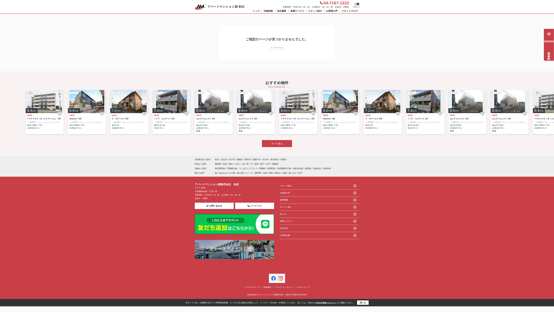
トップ (256, 11)
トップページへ (277, 48)
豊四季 (218, 164)
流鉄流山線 (298, 168)
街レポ (283, 214)
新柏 (271, 173)
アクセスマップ (253, 287)
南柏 (285, 173)
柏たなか (293, 173)
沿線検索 (268, 11)
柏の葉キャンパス (245, 173)
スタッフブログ (350, 11)
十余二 (238, 164)
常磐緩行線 (232, 168)
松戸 (268, 164)
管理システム (286, 221)
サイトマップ (304, 287)
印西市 (283, 159)
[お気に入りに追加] (60, 114)
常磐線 (262, 168)
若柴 (225, 164)
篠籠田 (275, 164)
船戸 (262, 164)
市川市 (266, 159)
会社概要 (281, 11)
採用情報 (284, 200)
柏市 (217, 159)
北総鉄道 (317, 168)
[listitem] (214, 112)
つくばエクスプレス (248, 168)
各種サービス (297, 11)
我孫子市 (257, 159)
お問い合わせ (215, 206)
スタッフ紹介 (315, 11)
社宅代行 (284, 228)
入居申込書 (285, 235)
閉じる (363, 302)
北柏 (265, 173)
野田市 (248, 159)
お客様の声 (332, 11)
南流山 (278, 173)
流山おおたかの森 (227, 173)
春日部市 (275, 159)
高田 (256, 164)
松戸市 (232, 159)
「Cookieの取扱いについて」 (325, 303)
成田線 (308, 168)
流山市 (224, 159)
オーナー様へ (286, 207)
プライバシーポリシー (284, 287)
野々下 (250, 164)
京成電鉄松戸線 (284, 168)
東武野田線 (220, 168)
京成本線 (327, 168)
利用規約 (267, 287)
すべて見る (277, 143)
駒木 (231, 164)
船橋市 (240, 159)
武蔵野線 (271, 168)
